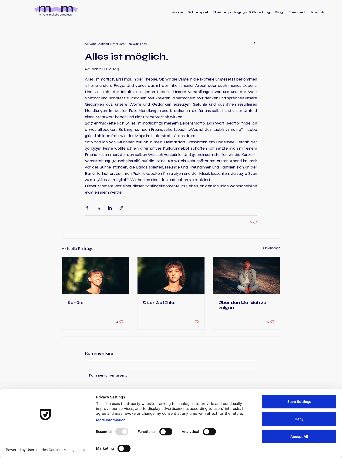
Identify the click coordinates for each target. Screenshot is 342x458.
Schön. (75, 302)
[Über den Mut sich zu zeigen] (246, 275)
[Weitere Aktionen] (254, 44)
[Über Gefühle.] (171, 275)
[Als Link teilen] (121, 208)
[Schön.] (95, 275)
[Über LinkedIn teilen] (110, 208)
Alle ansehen (271, 248)
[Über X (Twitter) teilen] (98, 208)
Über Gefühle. (159, 302)
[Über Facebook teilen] (87, 208)
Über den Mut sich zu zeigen (242, 305)
